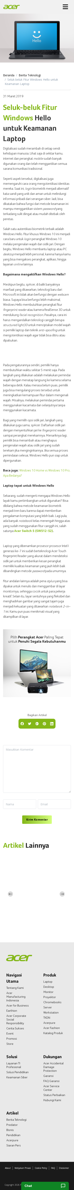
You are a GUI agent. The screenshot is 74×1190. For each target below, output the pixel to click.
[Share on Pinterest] (44, 723)
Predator (12, 1125)
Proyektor (49, 997)
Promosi (11, 1038)
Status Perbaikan (54, 1095)
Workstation (51, 1012)
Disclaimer (64, 1168)
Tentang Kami (15, 988)
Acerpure (49, 1023)
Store (9, 1044)
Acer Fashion (51, 1028)
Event (10, 1033)
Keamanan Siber (17, 1077)
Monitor (48, 992)
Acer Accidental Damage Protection (53, 1067)
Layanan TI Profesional (13, 1065)
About (8, 1168)
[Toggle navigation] (65, 7)
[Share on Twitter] (29, 723)
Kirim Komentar (37, 819)
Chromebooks (52, 1002)
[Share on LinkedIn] (51, 723)
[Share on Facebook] (22, 723)
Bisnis (10, 1130)
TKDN (46, 1017)
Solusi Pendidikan (17, 1072)
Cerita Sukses (15, 1028)
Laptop (47, 981)
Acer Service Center (51, 1088)
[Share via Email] (37, 723)
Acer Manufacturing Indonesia (15, 996)
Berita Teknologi (30, 75)
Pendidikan (13, 1135)
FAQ (53, 1168)
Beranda (8, 75)
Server (47, 1007)
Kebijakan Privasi (23, 1168)
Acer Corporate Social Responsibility (16, 1019)
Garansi (48, 1076)
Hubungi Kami (52, 1100)
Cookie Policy (41, 1168)
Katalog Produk (53, 1033)
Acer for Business (17, 1005)
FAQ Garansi (51, 1081)
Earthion (11, 1010)
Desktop (48, 987)
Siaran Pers (13, 1145)
